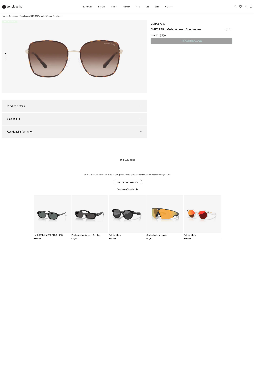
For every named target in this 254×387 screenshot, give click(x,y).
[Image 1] (5, 53)
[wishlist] (240, 6)
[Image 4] (5, 59)
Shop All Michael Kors (127, 182)
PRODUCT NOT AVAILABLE (191, 41)
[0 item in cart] (251, 6)
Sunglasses (13, 16)
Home (4, 16)
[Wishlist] (230, 29)
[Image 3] (5, 57)
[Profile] (246, 6)
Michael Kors (158, 24)
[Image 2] (5, 55)
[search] (235, 6)
